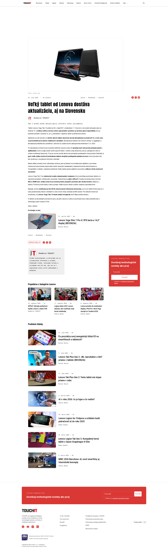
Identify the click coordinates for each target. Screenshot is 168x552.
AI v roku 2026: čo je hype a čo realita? (77, 399)
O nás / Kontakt (65, 516)
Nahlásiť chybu (33, 242)
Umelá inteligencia (101, 3)
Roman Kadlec (63, 424)
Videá (47, 3)
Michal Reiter (63, 226)
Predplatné (63, 525)
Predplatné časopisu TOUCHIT (95, 516)
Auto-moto (87, 3)
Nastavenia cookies (92, 528)
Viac (124, 3)
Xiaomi (78, 3)
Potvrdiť (124, 277)
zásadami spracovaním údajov (120, 498)
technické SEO (26, 546)
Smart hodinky (115, 3)
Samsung (70, 3)
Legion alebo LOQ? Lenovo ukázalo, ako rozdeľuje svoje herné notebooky (64, 308)
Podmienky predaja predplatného (96, 522)
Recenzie (39, 3)
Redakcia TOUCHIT (41, 118)
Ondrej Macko (59, 314)
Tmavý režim (138, 522)
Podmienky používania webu (94, 519)
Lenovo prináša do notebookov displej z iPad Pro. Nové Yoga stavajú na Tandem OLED (91, 308)
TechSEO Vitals (42, 546)
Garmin (61, 3)
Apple (54, 3)
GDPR (87, 525)
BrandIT (62, 522)
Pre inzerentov (64, 519)
